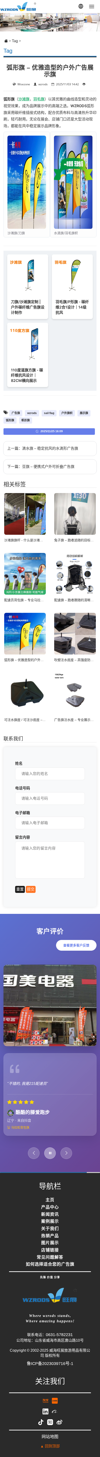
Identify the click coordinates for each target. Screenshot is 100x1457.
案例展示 (50, 1228)
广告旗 (16, 413)
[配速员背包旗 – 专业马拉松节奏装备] (25, 574)
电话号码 (22, 788)
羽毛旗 (38, 99)
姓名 (19, 763)
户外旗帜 (67, 413)
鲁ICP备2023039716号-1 (50, 1370)
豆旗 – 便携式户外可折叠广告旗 (48, 467)
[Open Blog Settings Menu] (90, 1438)
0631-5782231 (59, 1341)
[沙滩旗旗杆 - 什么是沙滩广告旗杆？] (25, 514)
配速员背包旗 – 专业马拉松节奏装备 (30, 600)
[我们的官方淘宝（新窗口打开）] (46, 1407)
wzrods (32, 413)
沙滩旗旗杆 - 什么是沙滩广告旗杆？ (30, 540)
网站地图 (50, 1443)
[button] (80, 6)
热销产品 (50, 1243)
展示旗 (84, 413)
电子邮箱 (22, 813)
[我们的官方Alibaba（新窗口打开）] (55, 1418)
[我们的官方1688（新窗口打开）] (55, 1407)
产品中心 (50, 1214)
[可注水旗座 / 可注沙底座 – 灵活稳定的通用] (25, 693)
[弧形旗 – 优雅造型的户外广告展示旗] (25, 633)
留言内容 (22, 837)
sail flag (49, 413)
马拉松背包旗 (19, 1134)
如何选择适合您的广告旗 (50, 1271)
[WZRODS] (18, 6)
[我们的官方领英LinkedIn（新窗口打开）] (46, 1418)
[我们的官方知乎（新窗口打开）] (50, 1428)
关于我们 (50, 1236)
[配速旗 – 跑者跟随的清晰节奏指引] (75, 574)
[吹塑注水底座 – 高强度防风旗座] (75, 633)
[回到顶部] (90, 1425)
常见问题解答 (50, 1264)
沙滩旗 (24, 99)
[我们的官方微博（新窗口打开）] (59, 1428)
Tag (15, 41)
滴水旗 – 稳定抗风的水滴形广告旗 (50, 448)
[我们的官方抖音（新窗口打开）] (41, 1428)
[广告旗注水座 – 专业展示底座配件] (75, 693)
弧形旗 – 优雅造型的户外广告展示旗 (30, 660)
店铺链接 (50, 1257)
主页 (50, 1207)
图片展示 (50, 1250)
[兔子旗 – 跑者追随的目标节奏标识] (75, 514)
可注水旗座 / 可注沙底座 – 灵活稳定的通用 (35, 720)
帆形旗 (25, 420)
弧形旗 (10, 420)
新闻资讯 (50, 1221)
